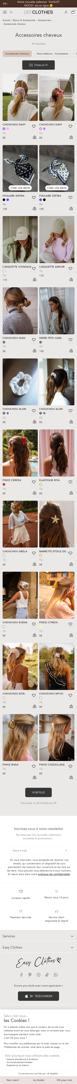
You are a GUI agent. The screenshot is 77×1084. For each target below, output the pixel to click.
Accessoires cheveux (17, 53)
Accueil (7, 20)
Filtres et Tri (41, 65)
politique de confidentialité (54, 874)
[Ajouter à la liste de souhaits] (34, 126)
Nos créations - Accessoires (52, 53)
